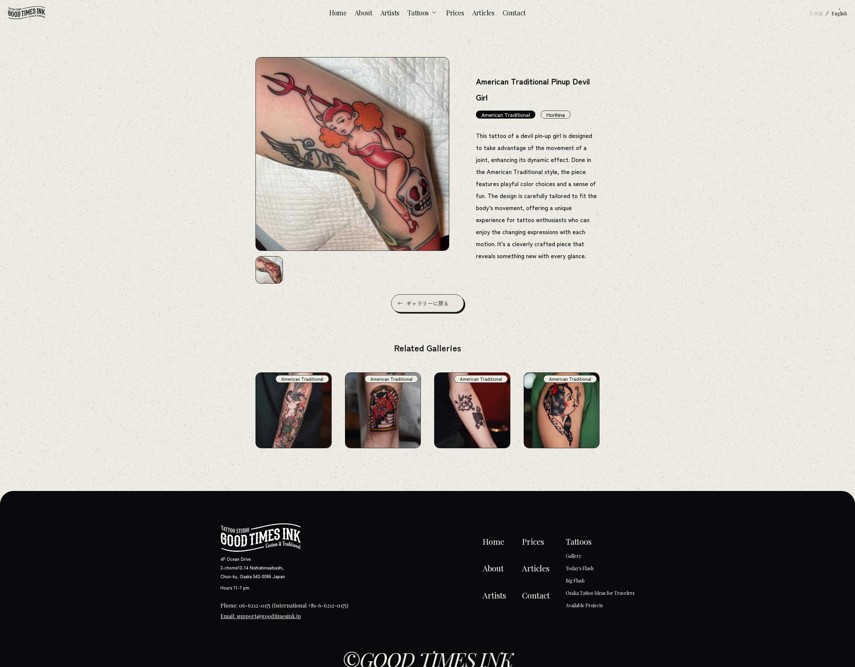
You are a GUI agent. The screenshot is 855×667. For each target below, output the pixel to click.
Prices (455, 12)
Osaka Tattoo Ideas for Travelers (600, 593)
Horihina (555, 115)
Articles (483, 12)
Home (337, 12)
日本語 (816, 13)
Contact (514, 12)
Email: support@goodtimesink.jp (260, 616)
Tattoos (418, 12)
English (839, 13)
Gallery (573, 556)
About (363, 12)
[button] (269, 270)
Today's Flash (579, 568)
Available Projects (584, 605)
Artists (389, 12)
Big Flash (575, 580)
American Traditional (505, 115)
